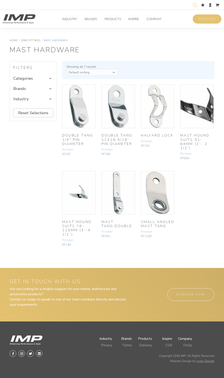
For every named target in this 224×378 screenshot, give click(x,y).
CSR (168, 345)
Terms (127, 345)
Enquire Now (190, 294)
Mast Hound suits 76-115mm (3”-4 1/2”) (77, 228)
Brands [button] (19, 88)
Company (154, 19)
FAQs (187, 345)
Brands (91, 19)
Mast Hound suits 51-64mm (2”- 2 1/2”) (195, 141)
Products (113, 19)
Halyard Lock (157, 135)
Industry (69, 19)
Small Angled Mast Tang (157, 223)
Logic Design (205, 361)
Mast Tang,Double (117, 223)
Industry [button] (21, 99)
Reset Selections (33, 113)
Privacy (106, 345)
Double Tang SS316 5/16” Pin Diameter (117, 139)
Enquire (207, 19)
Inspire (133, 19)
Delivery (145, 345)
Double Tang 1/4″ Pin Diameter (77, 139)
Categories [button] (23, 78)
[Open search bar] (195, 5)
